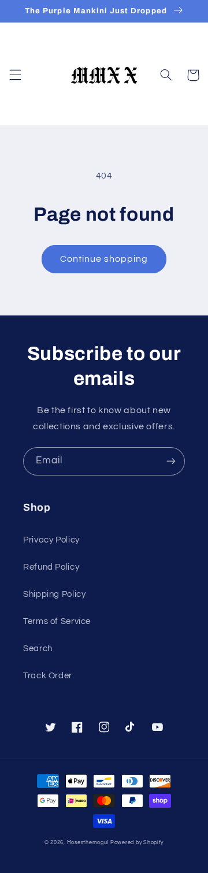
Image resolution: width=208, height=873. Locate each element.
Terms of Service (57, 621)
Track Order (47, 675)
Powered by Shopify (137, 842)
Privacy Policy (51, 540)
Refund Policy (51, 567)
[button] (15, 75)
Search (38, 648)
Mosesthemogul (88, 842)
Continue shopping (104, 258)
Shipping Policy (54, 594)
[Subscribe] (171, 461)
